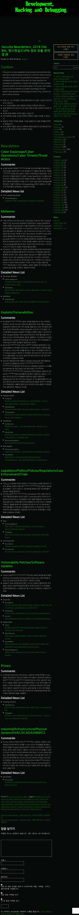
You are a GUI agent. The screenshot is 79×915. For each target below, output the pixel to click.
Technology (59, 152)
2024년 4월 (59, 177)
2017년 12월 (59, 205)
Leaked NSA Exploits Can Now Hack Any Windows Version (27, 451)
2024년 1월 (59, 185)
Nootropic (59, 144)
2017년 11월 (59, 207)
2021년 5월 (59, 192)
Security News (21, 796)
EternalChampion (7, 804)
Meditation (59, 139)
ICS (49, 804)
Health (57, 134)
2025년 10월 (59, 160)
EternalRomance (21, 804)
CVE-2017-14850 (12, 799)
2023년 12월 (59, 187)
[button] (39, 41)
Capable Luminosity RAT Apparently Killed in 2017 (25, 546)
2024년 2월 (59, 182)
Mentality (59, 142)
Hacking (58, 132)
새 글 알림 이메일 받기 (10, 901)
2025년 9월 (59, 162)
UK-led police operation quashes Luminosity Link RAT (27, 551)
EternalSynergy (34, 804)
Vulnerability (36, 809)
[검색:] (64, 67)
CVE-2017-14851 (25, 799)
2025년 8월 (59, 165)
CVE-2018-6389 (41, 801)
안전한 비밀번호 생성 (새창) (66, 56)
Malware (4, 809)
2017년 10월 (59, 210)
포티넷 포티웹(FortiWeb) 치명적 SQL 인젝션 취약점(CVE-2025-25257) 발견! (65, 98)
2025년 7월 (59, 167)
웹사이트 (4, 877)
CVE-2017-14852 (38, 799)
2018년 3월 (59, 197)
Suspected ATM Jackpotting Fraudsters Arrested (24, 200)
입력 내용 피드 (61, 223)
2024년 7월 (59, 175)
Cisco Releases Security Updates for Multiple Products (28, 618)
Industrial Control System (12, 806)
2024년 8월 (59, 172)
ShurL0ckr (26, 809)
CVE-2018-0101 (29, 801)
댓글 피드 (58, 225)
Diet (56, 124)
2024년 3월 (59, 180)
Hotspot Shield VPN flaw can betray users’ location (27, 409)
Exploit (44, 804)
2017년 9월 (59, 212)
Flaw (56, 129)
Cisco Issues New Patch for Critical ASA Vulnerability (28, 613)
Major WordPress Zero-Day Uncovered (19, 443)
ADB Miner (38, 796)
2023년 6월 (59, 190)
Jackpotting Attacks (32, 806)
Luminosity (45, 806)
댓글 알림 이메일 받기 (9, 895)
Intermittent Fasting (63, 137)
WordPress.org (60, 228)
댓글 (4, 838)
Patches (11, 809)
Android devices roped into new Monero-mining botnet (27, 301)
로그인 (57, 220)
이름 (3, 860)
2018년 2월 (59, 200)
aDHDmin (25, 59)
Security (11, 796)
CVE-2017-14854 (17, 801)
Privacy (18, 809)
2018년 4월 (59, 195)
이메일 (4, 868)
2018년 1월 (59, 202)
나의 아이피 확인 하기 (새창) (65, 48)
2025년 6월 (59, 170)
